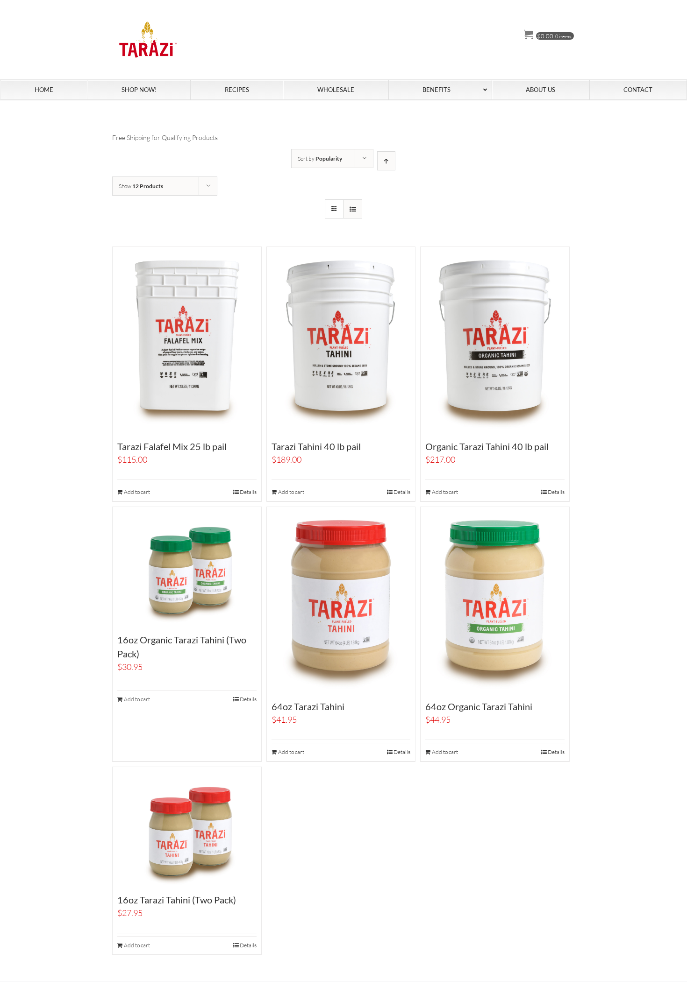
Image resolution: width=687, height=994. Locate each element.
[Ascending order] (386, 160)
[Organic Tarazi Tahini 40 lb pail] (495, 339)
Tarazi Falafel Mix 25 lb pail (172, 446)
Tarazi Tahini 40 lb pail (316, 446)
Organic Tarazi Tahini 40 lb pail (487, 446)
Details (248, 491)
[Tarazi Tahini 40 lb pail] (341, 339)
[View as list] (353, 209)
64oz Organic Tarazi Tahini (478, 706)
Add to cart (137, 491)
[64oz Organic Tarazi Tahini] (495, 599)
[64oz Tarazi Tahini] (341, 599)
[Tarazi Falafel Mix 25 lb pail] (187, 339)
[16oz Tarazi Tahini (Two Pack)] (187, 826)
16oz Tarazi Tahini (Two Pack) (176, 899)
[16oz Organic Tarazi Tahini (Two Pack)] (187, 566)
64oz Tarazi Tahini (308, 706)
